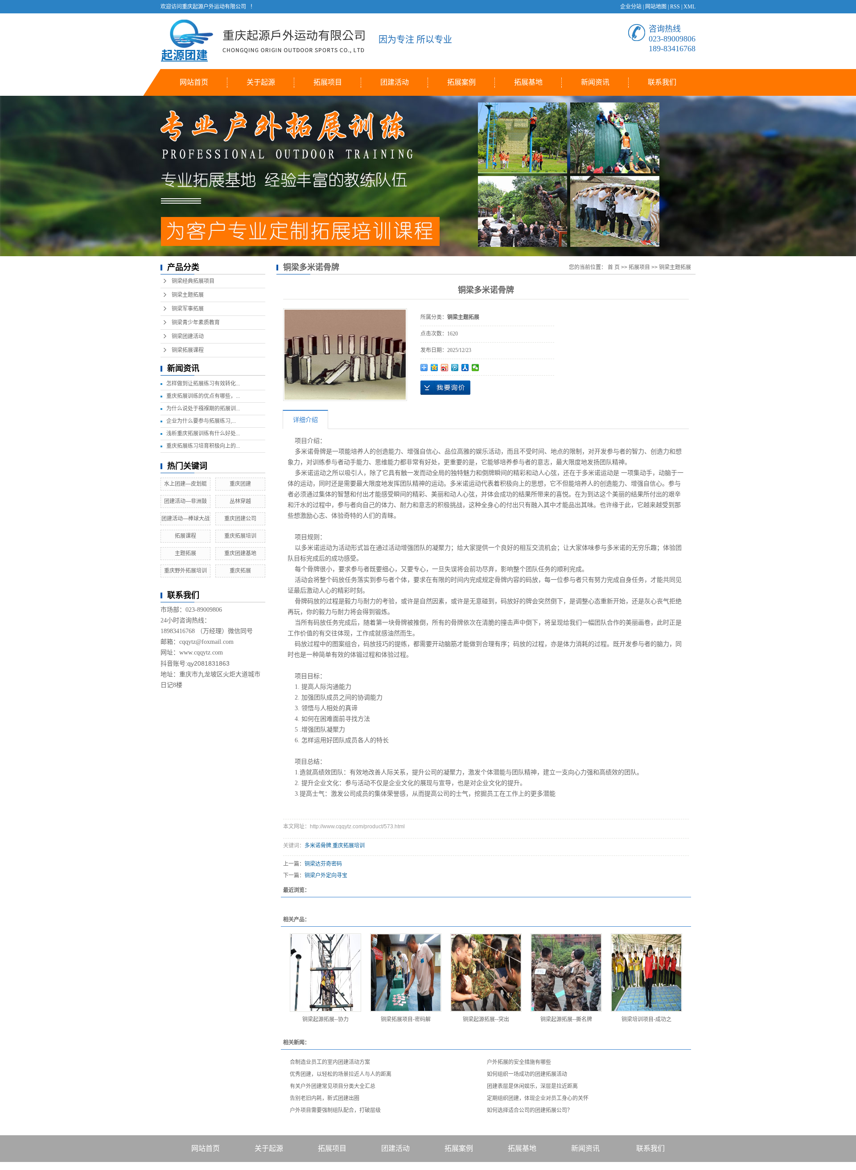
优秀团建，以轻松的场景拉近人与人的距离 (340, 1074)
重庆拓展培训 (240, 536)
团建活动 (394, 82)
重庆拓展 (240, 571)
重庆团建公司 (240, 518)
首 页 (614, 267)
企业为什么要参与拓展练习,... (201, 421)
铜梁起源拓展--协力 (325, 1019)
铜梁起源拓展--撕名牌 (566, 1019)
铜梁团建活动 (188, 336)
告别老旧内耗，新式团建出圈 (324, 1098)
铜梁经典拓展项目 (193, 281)
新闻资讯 (595, 82)
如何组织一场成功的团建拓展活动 (527, 1074)
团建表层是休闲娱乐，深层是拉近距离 (532, 1086)
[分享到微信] (475, 367)
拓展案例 (461, 82)
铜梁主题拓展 (188, 295)
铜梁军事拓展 (188, 309)
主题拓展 (185, 553)
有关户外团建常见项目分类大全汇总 (332, 1086)
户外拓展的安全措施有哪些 (519, 1062)
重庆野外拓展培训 (185, 571)
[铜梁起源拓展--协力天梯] (325, 972)
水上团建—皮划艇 (185, 484)
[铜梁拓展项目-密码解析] (405, 972)
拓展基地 (528, 82)
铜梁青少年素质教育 (196, 322)
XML (689, 7)
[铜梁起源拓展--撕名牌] (566, 972)
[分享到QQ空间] (434, 367)
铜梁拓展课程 (188, 350)
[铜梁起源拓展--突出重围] (486, 972)
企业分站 (631, 7)
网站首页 (194, 82)
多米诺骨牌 (318, 846)
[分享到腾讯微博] (455, 367)
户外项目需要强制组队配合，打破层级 (335, 1110)
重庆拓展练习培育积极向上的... (203, 446)
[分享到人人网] (465, 367)
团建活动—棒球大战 (185, 518)
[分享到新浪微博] (445, 367)
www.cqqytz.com (201, 652)
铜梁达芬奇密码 (323, 864)
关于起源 (261, 82)
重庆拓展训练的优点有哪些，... (203, 396)
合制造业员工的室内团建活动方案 (330, 1062)
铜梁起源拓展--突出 (486, 1019)
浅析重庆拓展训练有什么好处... (203, 433)
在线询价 (445, 387)
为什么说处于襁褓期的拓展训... (203, 408)
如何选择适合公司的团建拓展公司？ (529, 1110)
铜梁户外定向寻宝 (326, 875)
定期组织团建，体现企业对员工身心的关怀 (537, 1098)
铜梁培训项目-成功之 (646, 1019)
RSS (675, 7)
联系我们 (662, 82)
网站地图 (656, 7)
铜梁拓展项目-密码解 (406, 1019)
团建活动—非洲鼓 (185, 501)
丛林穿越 (240, 501)
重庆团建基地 (240, 553)
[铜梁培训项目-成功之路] (646, 972)
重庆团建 (240, 484)
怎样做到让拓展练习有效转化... (203, 383)
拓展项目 (327, 82)
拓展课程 (185, 536)
